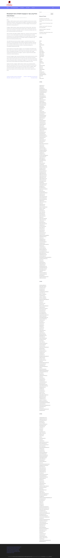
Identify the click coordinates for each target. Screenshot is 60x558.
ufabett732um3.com (42, 201)
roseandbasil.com (42, 365)
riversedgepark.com (42, 97)
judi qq (40, 43)
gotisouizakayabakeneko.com (44, 447)
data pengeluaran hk (42, 74)
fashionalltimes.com (42, 253)
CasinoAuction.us (42, 379)
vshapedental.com (42, 239)
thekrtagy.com (41, 245)
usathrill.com (41, 237)
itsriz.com (41, 439)
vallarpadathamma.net (43, 457)
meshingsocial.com (42, 483)
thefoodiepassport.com (43, 384)
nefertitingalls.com (42, 102)
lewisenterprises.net (42, 115)
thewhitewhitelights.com (43, 366)
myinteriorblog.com (42, 226)
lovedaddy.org (41, 496)
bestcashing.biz (42, 348)
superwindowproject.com (43, 385)
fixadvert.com (41, 300)
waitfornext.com (42, 205)
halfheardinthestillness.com (44, 370)
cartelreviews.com (42, 137)
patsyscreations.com (42, 103)
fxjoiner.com (41, 261)
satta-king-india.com (42, 148)
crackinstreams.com (42, 156)
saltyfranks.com (42, 322)
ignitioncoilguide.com (43, 272)
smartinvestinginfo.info (43, 196)
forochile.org (41, 340)
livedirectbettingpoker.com (44, 493)
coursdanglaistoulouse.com (43, 291)
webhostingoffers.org (43, 129)
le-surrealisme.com (42, 312)
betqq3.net (41, 376)
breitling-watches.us (42, 298)
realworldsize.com (42, 458)
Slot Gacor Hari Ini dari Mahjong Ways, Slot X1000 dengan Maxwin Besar (22, 556)
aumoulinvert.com (42, 383)
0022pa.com (41, 326)
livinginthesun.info (42, 438)
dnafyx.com (41, 119)
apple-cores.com (42, 393)
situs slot (33, 7)
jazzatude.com (41, 325)
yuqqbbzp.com (41, 152)
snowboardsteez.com (42, 475)
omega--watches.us (42, 296)
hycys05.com (41, 473)
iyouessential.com (42, 121)
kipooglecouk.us (42, 380)
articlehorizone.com (42, 151)
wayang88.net (41, 182)
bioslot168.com (41, 275)
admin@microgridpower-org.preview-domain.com (20, 17)
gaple (40, 46)
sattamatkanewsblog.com (43, 515)
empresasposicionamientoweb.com (45, 257)
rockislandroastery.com (43, 267)
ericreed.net (41, 372)
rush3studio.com (42, 426)
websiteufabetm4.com (43, 183)
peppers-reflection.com (43, 537)
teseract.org (41, 217)
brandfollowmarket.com (43, 520)
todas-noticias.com (42, 433)
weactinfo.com (41, 482)
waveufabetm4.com (42, 181)
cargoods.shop (41, 440)
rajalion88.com (41, 94)
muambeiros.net (42, 352)
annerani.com (41, 323)
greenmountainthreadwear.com (44, 513)
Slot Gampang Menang (14, 7)
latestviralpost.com (42, 467)
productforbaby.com (42, 461)
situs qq (40, 47)
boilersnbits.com (42, 466)
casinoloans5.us (42, 378)
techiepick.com (42, 228)
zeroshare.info (41, 327)
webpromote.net (42, 357)
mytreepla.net (41, 164)
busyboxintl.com (42, 451)
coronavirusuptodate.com (43, 155)
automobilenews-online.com (44, 252)
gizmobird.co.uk (42, 289)
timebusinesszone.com (43, 536)
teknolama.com (42, 460)
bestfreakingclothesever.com (44, 507)
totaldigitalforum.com (43, 254)
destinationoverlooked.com (44, 528)
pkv (40, 42)
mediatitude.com (42, 307)
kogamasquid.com (42, 403)
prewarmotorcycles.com (43, 308)
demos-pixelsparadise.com (43, 305)
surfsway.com (41, 138)
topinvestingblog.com (43, 318)
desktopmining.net (42, 397)
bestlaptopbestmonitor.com (44, 362)
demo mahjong (41, 52)
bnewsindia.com (42, 227)
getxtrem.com (41, 480)
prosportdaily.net (42, 214)
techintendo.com (42, 133)
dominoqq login (11, 549)
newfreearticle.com (42, 469)
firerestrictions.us (42, 349)
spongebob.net (41, 449)
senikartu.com (41, 434)
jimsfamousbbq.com (42, 285)
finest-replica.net (42, 212)
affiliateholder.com (42, 541)
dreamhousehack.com (43, 249)
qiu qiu (40, 60)
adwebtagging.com (42, 524)
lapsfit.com (41, 161)
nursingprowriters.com (43, 511)
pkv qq (40, 70)
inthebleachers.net (42, 398)
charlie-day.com (42, 492)
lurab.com (41, 271)
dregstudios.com (42, 336)
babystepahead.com (42, 527)
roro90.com (41, 427)
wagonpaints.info (42, 204)
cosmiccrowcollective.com (43, 444)
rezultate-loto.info (42, 168)
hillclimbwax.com (42, 531)
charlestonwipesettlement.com (44, 519)
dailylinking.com (42, 117)
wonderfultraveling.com (43, 343)
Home (7, 7)
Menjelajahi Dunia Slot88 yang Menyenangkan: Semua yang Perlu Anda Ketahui (45, 20)
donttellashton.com (42, 425)
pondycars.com (41, 231)
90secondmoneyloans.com (43, 143)
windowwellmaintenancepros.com (45, 540)
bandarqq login (17, 550)
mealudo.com (41, 491)
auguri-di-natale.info (42, 294)
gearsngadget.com (42, 159)
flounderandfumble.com (43, 192)
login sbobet (41, 51)
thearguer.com (41, 484)
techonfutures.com (42, 232)
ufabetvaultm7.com (42, 177)
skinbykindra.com (42, 262)
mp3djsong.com (42, 290)
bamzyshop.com (42, 230)
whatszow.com (41, 130)
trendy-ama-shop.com (43, 218)
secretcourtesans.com (43, 89)
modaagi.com (41, 331)
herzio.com (41, 429)
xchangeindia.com (42, 246)
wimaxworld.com (42, 345)
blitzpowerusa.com (42, 470)
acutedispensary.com (42, 514)
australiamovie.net (42, 287)
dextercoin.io (41, 407)
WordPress (50, 556)
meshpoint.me (41, 448)
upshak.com (41, 502)
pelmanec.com (41, 421)
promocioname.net (42, 344)
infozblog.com (41, 353)
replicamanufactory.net (43, 166)
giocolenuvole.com (42, 120)
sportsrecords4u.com (43, 170)
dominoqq (41, 75)
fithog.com (41, 361)
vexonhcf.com (41, 304)
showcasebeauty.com (42, 313)
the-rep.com (41, 321)
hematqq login (13, 551)
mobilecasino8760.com (43, 375)
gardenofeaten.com (42, 471)
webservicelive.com (42, 277)
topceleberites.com (42, 172)
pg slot (13, 550)
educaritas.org (41, 106)
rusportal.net (41, 435)
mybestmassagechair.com (43, 371)
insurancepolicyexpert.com (43, 314)
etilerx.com (41, 190)
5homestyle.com (42, 410)
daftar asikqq (41, 62)
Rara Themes (43, 556)
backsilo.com (41, 504)
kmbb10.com (41, 479)
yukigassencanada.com (43, 150)
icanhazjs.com (41, 388)
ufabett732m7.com (42, 219)
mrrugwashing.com (42, 498)
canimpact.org (41, 389)
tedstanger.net (41, 200)
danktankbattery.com (42, 489)
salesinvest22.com (42, 215)
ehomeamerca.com (42, 132)
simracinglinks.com (42, 309)
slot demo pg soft (42, 73)
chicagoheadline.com (42, 92)
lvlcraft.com (41, 142)
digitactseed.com (42, 141)
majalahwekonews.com (43, 418)
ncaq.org (40, 110)
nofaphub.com (41, 101)
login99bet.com (42, 88)
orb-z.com (41, 462)
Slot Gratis (22, 7)
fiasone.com (41, 488)
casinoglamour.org (42, 406)
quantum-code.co (42, 208)
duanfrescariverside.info (43, 188)
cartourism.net (41, 392)
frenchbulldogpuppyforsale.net (44, 402)
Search (40, 12)
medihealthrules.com (42, 236)
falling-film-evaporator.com (44, 509)
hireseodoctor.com (42, 160)
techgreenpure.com (42, 134)
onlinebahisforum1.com (43, 90)
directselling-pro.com (43, 268)
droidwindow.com (42, 222)
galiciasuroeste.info (42, 334)
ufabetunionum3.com (43, 174)
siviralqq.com (41, 505)
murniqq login (9, 551)
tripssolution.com (42, 147)
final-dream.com (42, 210)
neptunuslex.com (42, 292)
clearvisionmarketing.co (43, 206)
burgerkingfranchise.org (43, 456)
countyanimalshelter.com (43, 523)
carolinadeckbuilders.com (43, 317)
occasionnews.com (42, 533)
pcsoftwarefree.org (42, 116)
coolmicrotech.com (42, 248)
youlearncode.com (42, 124)
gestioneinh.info (42, 213)
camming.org (41, 93)
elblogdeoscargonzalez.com (44, 356)
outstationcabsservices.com (44, 244)
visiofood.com (41, 221)
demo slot (41, 66)
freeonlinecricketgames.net (44, 347)
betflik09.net (41, 108)
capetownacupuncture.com (44, 442)
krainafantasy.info (42, 431)
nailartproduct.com (42, 139)
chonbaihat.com (42, 354)
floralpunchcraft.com (42, 487)
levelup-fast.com (42, 163)
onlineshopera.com (42, 112)
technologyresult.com (43, 128)
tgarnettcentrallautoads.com (44, 299)
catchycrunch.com (42, 99)
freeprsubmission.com (43, 223)
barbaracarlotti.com (42, 396)
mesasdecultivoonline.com (43, 465)
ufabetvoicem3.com (42, 179)
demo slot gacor (42, 65)
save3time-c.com (42, 303)
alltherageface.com (42, 263)
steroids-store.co (42, 358)
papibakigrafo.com (42, 387)
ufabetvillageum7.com (43, 178)
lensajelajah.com (42, 107)
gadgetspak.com (42, 157)
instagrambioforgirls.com (43, 476)
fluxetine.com (41, 374)
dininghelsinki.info (42, 187)
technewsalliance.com (43, 197)
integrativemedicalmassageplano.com (45, 497)
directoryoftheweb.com (43, 424)
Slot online (27, 7)
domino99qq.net (42, 422)
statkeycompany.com (42, 316)
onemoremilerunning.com (43, 474)
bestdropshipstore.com (43, 135)
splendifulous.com (42, 169)
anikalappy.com (42, 186)
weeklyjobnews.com (42, 522)
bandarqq (40, 61)
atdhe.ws (40, 367)
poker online (41, 53)
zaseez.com (41, 98)
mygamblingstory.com (43, 417)
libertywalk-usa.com (42, 286)
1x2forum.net (41, 86)
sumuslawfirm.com (42, 510)
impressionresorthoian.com (44, 506)
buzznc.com (41, 259)
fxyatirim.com (41, 125)
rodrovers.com (41, 146)
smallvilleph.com (42, 332)
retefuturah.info (42, 195)
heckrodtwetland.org (42, 369)
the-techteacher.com (43, 250)
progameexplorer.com (43, 266)
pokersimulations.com (43, 165)
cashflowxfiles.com (42, 478)
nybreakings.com (42, 243)
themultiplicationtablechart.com (44, 405)
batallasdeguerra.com (43, 335)
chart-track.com (42, 341)
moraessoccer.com (42, 339)
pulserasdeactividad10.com (43, 394)
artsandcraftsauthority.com (43, 276)
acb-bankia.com (42, 500)
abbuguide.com (41, 126)
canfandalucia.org (42, 240)
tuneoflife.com (41, 538)
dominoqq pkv (41, 44)
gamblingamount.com (43, 529)
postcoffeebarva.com (43, 453)
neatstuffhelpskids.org (43, 338)
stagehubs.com (41, 85)
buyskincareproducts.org (43, 401)
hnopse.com (41, 532)
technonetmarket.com (43, 199)
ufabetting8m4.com (42, 173)
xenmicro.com (41, 111)
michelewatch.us (42, 295)
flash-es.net (41, 501)
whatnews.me (41, 209)
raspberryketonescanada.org (44, 235)
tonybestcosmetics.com (43, 258)
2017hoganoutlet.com (43, 420)
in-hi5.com (41, 430)
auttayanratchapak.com (43, 452)
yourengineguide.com (43, 241)
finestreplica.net (42, 191)
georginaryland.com (42, 363)
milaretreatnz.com (42, 330)
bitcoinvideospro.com (43, 443)
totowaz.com (41, 518)
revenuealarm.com (42, 270)
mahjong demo (41, 69)
